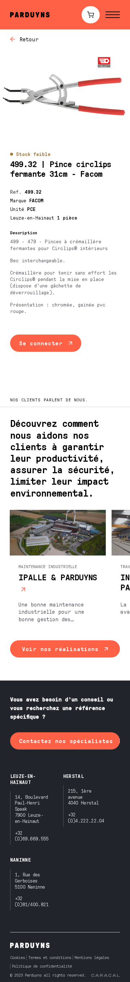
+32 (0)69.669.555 (32, 836)
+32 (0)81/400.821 (32, 901)
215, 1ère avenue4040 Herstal (83, 797)
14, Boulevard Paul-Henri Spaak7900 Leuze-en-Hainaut (31, 809)
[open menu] (112, 14)
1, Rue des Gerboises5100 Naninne (30, 880)
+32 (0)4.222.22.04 (86, 817)
